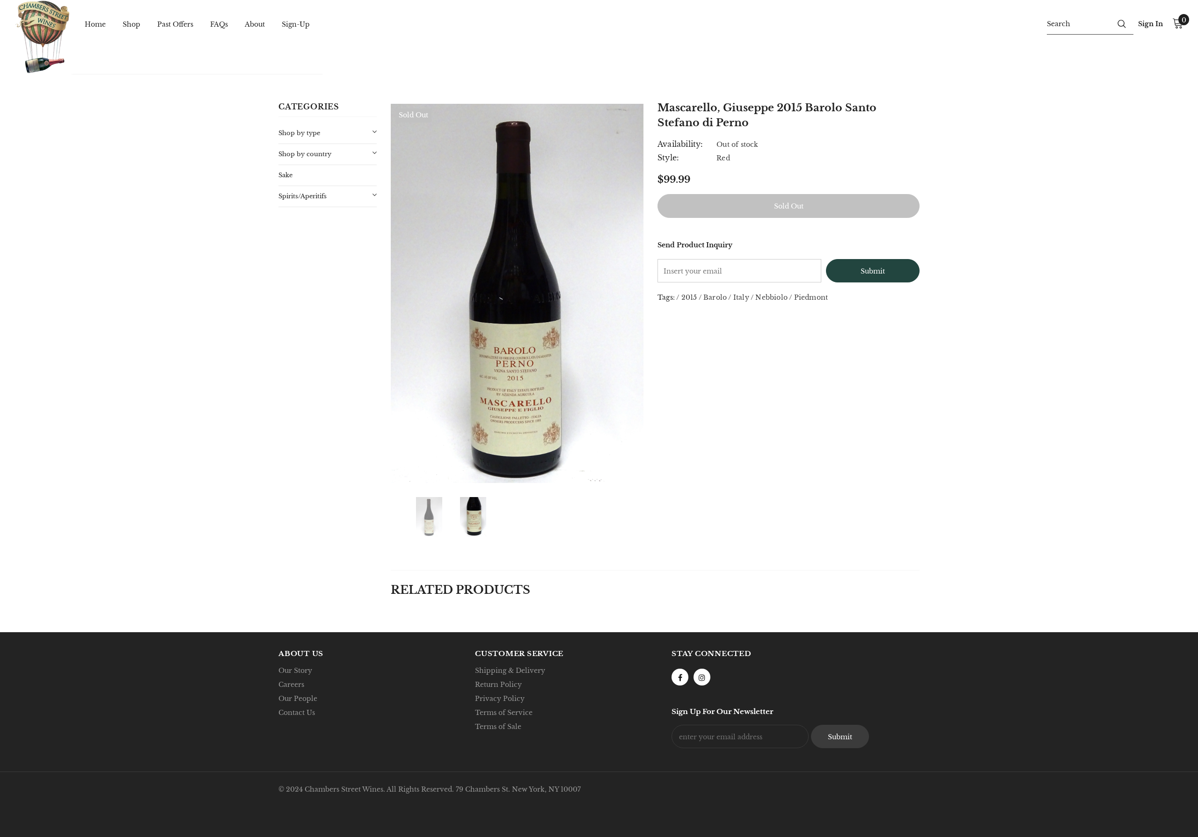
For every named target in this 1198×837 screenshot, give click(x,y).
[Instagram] (702, 677)
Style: (668, 157)
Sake (285, 175)
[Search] (1121, 23)
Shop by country (304, 154)
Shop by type (299, 133)
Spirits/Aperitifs (302, 196)
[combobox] (1078, 23)
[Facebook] (680, 677)
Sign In (1150, 24)
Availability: (680, 144)
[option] (517, 293)
